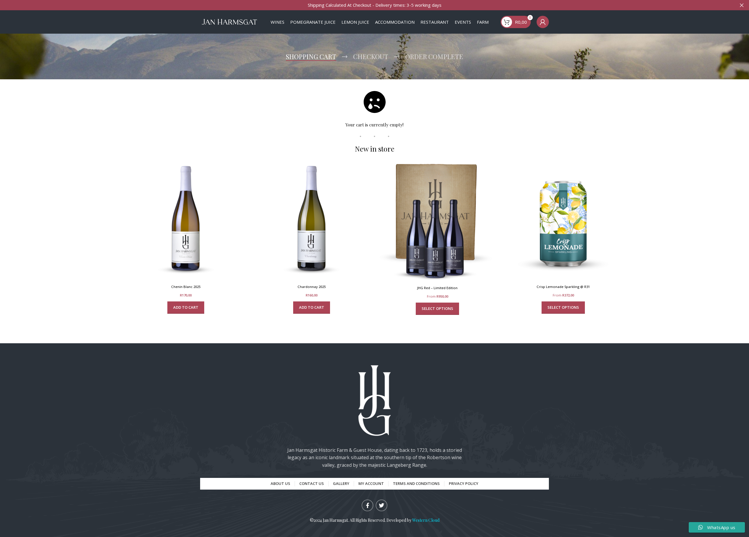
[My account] (543, 22)
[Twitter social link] (381, 505)
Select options (437, 308)
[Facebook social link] (367, 505)
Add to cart (185, 307)
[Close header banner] (741, 5)
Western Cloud (425, 520)
